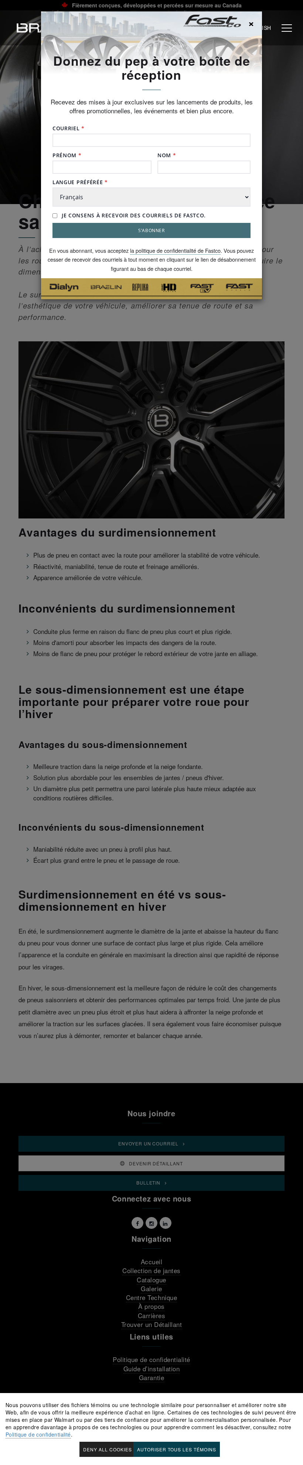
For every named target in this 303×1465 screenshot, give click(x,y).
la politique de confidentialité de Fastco (175, 250)
